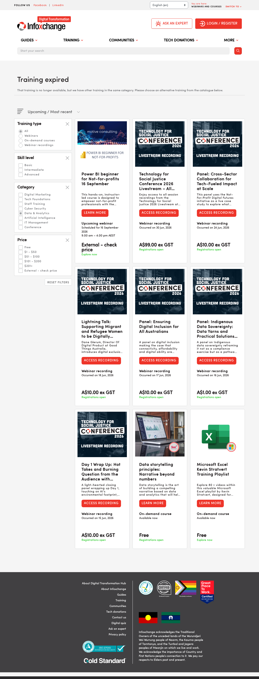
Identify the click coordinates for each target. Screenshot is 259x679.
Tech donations (116, 611)
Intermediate (34, 170)
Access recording (159, 213)
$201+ (28, 266)
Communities (117, 606)
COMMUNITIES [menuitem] (121, 40)
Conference (32, 227)
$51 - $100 (32, 256)
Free (27, 247)
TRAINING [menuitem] (71, 40)
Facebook (40, 5)
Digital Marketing (37, 194)
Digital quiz (118, 623)
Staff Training (34, 204)
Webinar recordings (38, 145)
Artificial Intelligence (39, 218)
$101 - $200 (32, 261)
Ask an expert (117, 628)
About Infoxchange (113, 589)
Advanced (31, 174)
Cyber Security (35, 208)
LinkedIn (58, 5)
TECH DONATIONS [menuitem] (179, 40)
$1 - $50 (30, 252)
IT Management (36, 222)
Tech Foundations (37, 199)
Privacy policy (117, 634)
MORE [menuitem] (229, 40)
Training (121, 600)
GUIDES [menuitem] (27, 40)
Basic (28, 165)
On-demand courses (39, 140)
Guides (121, 594)
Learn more (95, 213)
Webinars (31, 135)
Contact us (119, 617)
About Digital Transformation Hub (104, 583)
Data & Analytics (36, 213)
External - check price (40, 270)
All (26, 131)
